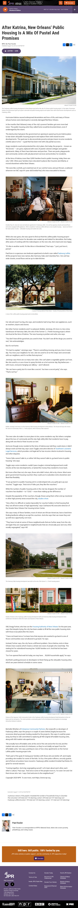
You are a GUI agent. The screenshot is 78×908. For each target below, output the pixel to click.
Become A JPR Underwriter (48, 877)
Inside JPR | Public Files (35, 881)
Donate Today (48, 873)
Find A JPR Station (65, 873)
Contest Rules (33, 886)
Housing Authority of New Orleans (45, 627)
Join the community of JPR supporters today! (51, 854)
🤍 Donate (39, 858)
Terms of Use (33, 877)
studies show (43, 499)
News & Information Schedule (66, 887)
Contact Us (32, 873)
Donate (70, 3)
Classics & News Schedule (65, 877)
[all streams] (75, 9)
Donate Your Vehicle (50, 882)
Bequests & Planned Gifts (50, 886)
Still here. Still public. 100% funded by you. (39, 850)
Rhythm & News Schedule (65, 882)
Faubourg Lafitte (64, 253)
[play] (5, 9)
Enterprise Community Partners (33, 729)
